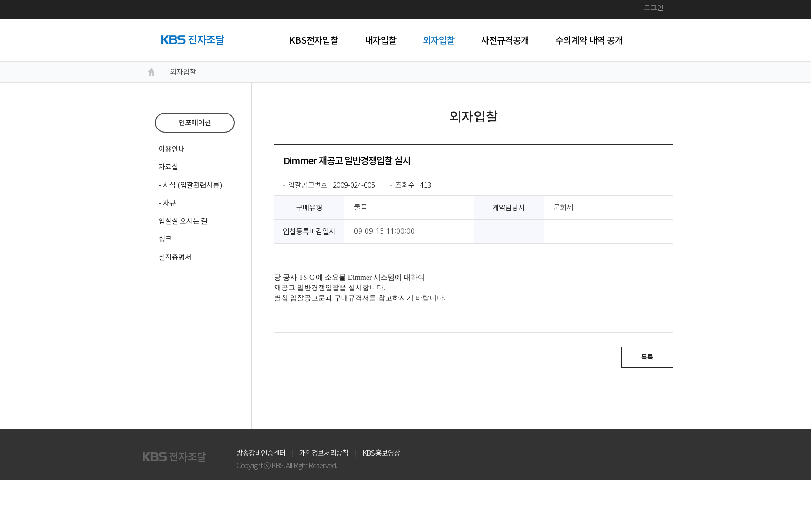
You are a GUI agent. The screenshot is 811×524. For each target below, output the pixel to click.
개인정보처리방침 (323, 452)
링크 (165, 238)
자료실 (168, 166)
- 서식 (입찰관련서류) (190, 185)
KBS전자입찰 (313, 39)
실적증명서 (175, 257)
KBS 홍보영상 (381, 452)
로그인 (654, 7)
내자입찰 (381, 39)
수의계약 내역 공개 (589, 39)
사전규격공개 (505, 39)
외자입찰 (439, 39)
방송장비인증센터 (261, 452)
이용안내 (172, 148)
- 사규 (167, 202)
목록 (647, 357)
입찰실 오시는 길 (183, 221)
